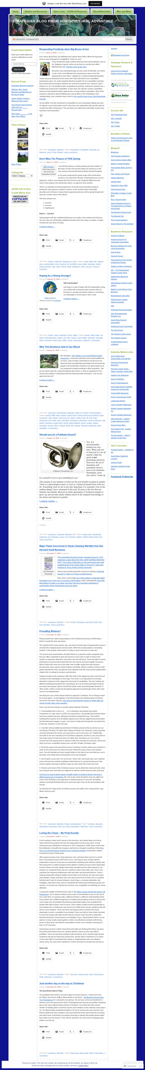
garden (72, 418)
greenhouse (43, 420)
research (62, 425)
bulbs (58, 415)
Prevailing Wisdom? (50, 631)
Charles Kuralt (71, 415)
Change (50, 261)
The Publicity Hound (118, 338)
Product (86, 413)
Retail (54, 152)
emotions (63, 264)
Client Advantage (50, 338)
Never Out (61, 826)
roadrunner (48, 977)
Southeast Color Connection (122, 326)
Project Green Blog (118, 425)
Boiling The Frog (50, 298)
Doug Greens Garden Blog (121, 160)
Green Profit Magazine (119, 383)
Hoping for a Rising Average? (55, 275)
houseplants (74, 420)
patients (95, 423)
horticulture (91, 264)
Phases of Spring (45, 266)
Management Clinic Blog (120, 296)
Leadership (58, 261)
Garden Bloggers (117, 178)
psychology (48, 340)
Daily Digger (116, 252)
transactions (77, 340)
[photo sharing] (49, 167)
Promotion (72, 537)
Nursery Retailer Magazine (121, 415)
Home (15, 11)
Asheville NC (75, 149)
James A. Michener (94, 420)
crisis (57, 264)
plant (53, 266)
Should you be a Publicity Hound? (57, 434)
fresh (64, 418)
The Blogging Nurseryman (121, 212)
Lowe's (49, 152)
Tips (100, 537)
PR (81, 413)
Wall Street (84, 826)
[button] (63, 456)
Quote (74, 261)
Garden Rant (116, 182)
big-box (73, 622)
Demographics (62, 413)
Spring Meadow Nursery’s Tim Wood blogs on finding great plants (121, 206)
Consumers (52, 413)
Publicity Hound (88, 537)
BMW (53, 415)
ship (72, 425)
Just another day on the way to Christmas (61, 983)
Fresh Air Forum (117, 256)
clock (41, 264)
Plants (41, 340)
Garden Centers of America (121, 266)
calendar (100, 261)
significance (76, 266)
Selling (75, 335)
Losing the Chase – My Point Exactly (59, 833)
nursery (83, 423)
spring (83, 266)
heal (49, 420)
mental (65, 423)
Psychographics (95, 413)
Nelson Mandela (74, 423)
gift (87, 418)
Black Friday (84, 1053)
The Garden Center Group (121, 334)
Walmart (60, 152)
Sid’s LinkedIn (116, 118)
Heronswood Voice (118, 189)
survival (95, 266)
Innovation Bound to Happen (22, 86)
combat (59, 338)
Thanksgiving (98, 1053)
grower (91, 974)
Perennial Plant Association (121, 310)
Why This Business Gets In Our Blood (59, 347)
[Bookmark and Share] (41, 116)
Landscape (49, 423)
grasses (74, 338)
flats (68, 338)
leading (98, 264)
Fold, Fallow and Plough (120, 174)
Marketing (60, 149)
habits (85, 264)
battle (91, 261)
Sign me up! (18, 69)
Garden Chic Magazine (120, 375)
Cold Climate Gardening (120, 156)
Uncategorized (76, 824)
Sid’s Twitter (115, 126)
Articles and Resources (36, 11)
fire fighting (73, 264)
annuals (87, 335)
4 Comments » (58, 977)
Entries (20, 39)
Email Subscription (21, 50)
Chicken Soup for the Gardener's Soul (90, 415)
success (89, 266)
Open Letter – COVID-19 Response (70, 11)
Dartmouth (92, 149)
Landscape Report (118, 401)
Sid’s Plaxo (115, 122)
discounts (99, 824)
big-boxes (74, 974)
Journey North (116, 463)
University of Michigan (88, 425)
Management (67, 261)
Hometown (80, 622)
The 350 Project (117, 330)
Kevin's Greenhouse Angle (121, 397)
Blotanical (115, 152)
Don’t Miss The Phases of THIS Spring (59, 159)
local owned (89, 622)
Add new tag (75, 1053)
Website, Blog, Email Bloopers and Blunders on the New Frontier (21, 92)
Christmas (91, 824)
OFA (112, 306)
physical (50, 425)
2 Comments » (96, 340)
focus (80, 264)
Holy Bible (65, 420)
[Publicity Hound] (63, 456)
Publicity (79, 537)
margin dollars (82, 338)
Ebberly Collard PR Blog (120, 164)
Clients (56, 335)
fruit (68, 418)
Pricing (69, 335)
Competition (52, 149)
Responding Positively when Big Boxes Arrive (64, 49)
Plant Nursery (99, 974)
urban (99, 425)
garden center (81, 418)
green (95, 418)
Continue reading (47, 227)
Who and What (124, 11)
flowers (55, 418)
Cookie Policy (83, 1066)
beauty (97, 335)
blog (95, 261)
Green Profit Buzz (117, 379)
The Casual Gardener (119, 220)
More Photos (16, 164)
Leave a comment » (71, 152)
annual (86, 261)
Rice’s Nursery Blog (118, 200)
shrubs (70, 340)
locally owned (58, 423)
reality (58, 266)
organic (89, 423)
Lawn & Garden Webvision (121, 405)
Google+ (114, 49)
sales (59, 340)
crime (50, 418)
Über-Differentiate (101, 11)
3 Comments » (53, 428)
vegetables (43, 428)
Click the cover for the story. (76, 67)
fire (68, 264)
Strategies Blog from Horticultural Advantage (63, 21)
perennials (99, 338)
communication (49, 264)
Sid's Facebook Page (119, 115)
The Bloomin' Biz (117, 216)
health (54, 420)
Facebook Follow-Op (122, 476)
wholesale (86, 340)
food (60, 418)
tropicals (77, 425)
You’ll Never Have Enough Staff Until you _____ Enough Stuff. (21, 107)
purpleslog (57, 300)
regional (63, 266)
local (49, 537)
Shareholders (75, 826)
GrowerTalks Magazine (120, 393)
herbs (59, 420)
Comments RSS (32, 39)
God (90, 418)
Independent (83, 420)
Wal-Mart (46, 624)
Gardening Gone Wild (119, 186)
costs (65, 338)
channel (63, 415)
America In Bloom (117, 236)
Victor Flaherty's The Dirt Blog (122, 224)
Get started (95, 3)
